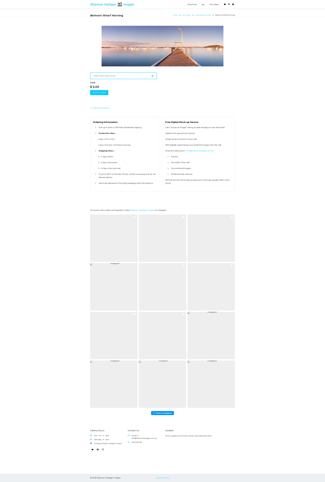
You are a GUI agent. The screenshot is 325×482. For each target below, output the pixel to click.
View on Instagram (164, 413)
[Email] (92, 449)
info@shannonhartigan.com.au (200, 151)
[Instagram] (102, 449)
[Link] (112, 4)
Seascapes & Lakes (203, 15)
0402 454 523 (137, 442)
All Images (186, 15)
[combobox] (123, 76)
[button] (229, 4)
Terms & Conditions (162, 478)
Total (92, 82)
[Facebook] (97, 449)
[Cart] (233, 4)
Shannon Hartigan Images (142, 210)
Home (175, 15)
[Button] (225, 4)
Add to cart (99, 93)
